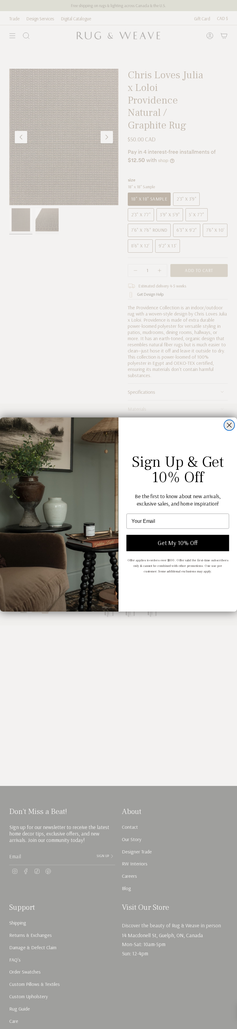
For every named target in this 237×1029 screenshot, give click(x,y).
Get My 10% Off (178, 543)
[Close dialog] (229, 425)
